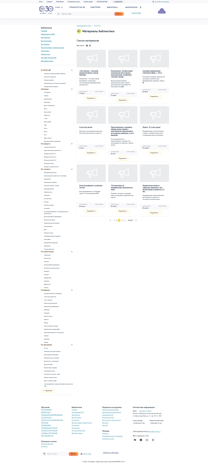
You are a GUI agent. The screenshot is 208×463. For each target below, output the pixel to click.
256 (129, 220)
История (46, 202)
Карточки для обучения (50, 303)
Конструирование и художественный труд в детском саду (58, 385)
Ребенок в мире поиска (50, 377)
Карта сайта (87, 454)
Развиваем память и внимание (52, 236)
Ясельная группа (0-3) (50, 160)
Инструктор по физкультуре (51, 268)
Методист (46, 271)
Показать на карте (145, 411)
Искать (119, 14)
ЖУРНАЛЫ (44, 423)
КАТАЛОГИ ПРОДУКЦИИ (49, 431)
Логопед (46, 261)
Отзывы (46, 342)
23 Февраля (47, 92)
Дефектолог (47, 284)
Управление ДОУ (107, 415)
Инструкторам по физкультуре (52, 48)
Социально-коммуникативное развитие (54, 73)
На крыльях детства (49, 371)
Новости (46, 319)
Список (90, 45)
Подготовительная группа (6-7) (52, 150)
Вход (156, 1)
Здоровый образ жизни (50, 172)
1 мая (45, 118)
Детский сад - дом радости (51, 361)
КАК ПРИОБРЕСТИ (47, 436)
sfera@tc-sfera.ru (155, 432)
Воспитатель (47, 258)
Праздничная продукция (51, 242)
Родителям (45, 51)
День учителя (47, 138)
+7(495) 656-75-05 (139, 423)
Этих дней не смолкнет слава (52, 374)
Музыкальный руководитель (51, 265)
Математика (47, 179)
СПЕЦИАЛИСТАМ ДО (77, 7)
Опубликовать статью (74, 1)
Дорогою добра (48, 364)
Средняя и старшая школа (51, 166)
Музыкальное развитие (50, 182)
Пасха (45, 109)
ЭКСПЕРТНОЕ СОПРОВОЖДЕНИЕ (52, 420)
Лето (45, 135)
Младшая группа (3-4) (50, 157)
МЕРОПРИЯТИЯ (46, 410)
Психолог (46, 274)
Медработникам (47, 61)
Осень (45, 128)
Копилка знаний (88, 1)
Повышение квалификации (51, 306)
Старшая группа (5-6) (50, 147)
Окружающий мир (49, 189)
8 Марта (46, 95)
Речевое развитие (49, 80)
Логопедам (45, 44)
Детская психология (48, 58)
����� (110, 220)
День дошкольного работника (52, 141)
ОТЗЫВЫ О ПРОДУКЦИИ (49, 433)
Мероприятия (60, 1)
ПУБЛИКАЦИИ (46, 425)
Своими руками (48, 226)
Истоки (46, 348)
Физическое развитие (50, 77)
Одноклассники (153, 440)
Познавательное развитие (51, 86)
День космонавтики (49, 105)
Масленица (47, 102)
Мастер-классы (48, 316)
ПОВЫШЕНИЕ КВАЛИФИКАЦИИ (51, 415)
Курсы (40, 1)
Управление (47, 246)
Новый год (47, 115)
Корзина (136, 13)
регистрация (165, 1)
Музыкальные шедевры (50, 367)
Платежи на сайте (108, 439)
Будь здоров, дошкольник (51, 354)
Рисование (47, 195)
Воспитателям (46, 41)
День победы (47, 122)
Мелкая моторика (49, 205)
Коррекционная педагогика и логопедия (55, 176)
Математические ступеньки (51, 358)
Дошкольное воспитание (110, 410)
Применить (49, 391)
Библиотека (112, 7)
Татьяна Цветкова (49, 249)
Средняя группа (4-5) (50, 153)
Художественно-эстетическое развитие (55, 83)
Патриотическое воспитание (51, 223)
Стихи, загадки (48, 300)
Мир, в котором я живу (50, 380)
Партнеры (46, 339)
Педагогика (45, 54)
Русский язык (47, 198)
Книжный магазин (47, 444)
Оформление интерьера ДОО (52, 329)
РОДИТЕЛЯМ (95, 7)
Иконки (87, 45)
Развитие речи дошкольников (52, 351)
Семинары (49, 1)
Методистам (45, 38)
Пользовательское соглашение (112, 436)
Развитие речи (48, 192)
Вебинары (46, 310)
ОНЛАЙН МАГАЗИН (102, 1)
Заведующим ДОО (48, 34)
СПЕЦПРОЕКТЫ (46, 418)
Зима (45, 125)
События (46, 336)
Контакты (105, 433)
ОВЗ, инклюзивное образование (52, 216)
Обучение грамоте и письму (51, 185)
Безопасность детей (49, 220)
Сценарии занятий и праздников (53, 293)
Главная (44, 31)
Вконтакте (135, 440)
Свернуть (72, 70)
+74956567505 (118, 1)
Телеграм (147, 440)
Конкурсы (44, 446)
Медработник (47, 278)
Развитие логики (48, 233)
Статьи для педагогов (50, 296)
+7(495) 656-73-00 (156, 423)
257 (132, 220)
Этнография (47, 239)
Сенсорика (47, 208)
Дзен (141, 440)
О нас (58, 7)
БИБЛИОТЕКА (45, 412)
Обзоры (46, 323)
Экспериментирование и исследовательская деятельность (56, 212)
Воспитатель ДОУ (108, 418)
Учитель (46, 287)
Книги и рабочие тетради (51, 326)
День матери (47, 112)
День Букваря (48, 99)
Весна (45, 131)
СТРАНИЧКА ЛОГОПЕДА (49, 428)
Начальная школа (49, 163)
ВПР (45, 229)
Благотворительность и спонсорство (54, 332)
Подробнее (90, 98)
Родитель (46, 281)
